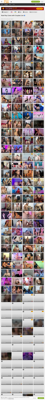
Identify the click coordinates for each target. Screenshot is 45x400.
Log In (42, 1)
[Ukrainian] (15, 12)
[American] (11, 12)
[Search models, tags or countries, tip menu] (43, 4)
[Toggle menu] (1, 1)
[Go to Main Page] (6, 1)
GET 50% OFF (39, 8)
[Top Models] (11, 1)
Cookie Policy (11, 398)
